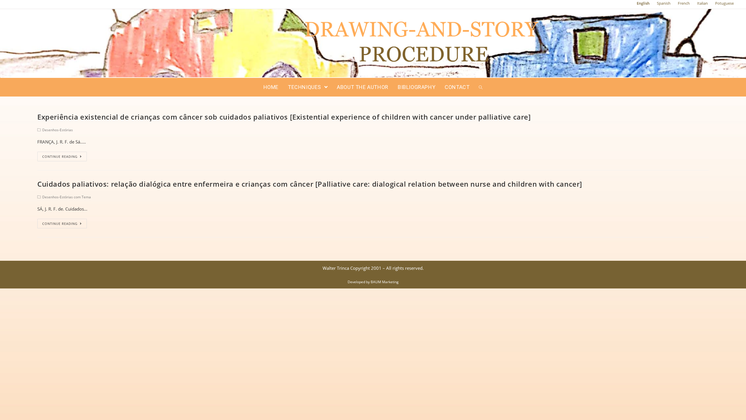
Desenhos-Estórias (57, 129)
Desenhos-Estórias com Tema (66, 197)
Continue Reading (60, 156)
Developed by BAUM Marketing (373, 281)
